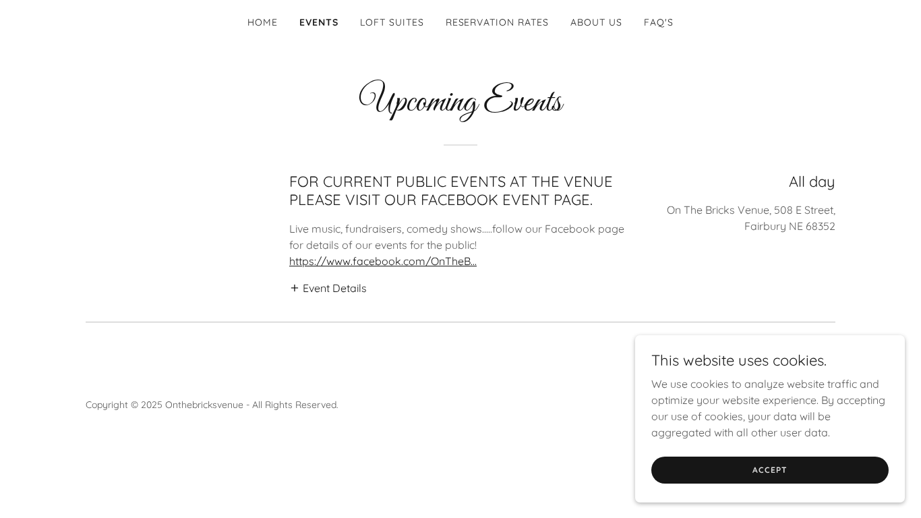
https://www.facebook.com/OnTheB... (383, 261)
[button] (328, 287)
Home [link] (262, 22)
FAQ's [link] (659, 22)
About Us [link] (596, 22)
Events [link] (318, 22)
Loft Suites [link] (392, 22)
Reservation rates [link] (497, 22)
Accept (769, 470)
